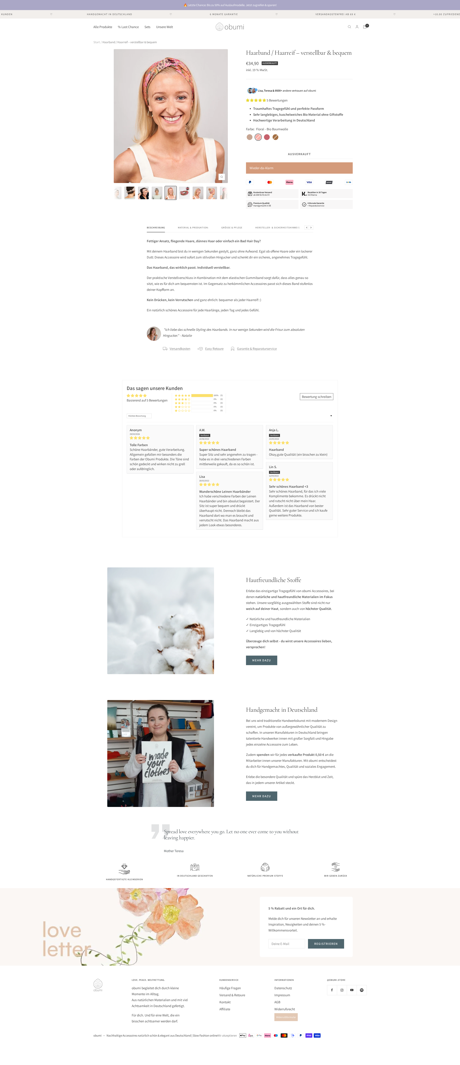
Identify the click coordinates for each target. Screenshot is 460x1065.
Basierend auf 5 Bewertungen (147, 400)
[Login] (357, 26)
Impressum (282, 995)
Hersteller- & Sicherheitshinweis (277, 227)
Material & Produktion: (193, 227)
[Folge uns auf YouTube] (352, 990)
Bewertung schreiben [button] (316, 396)
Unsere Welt (164, 26)
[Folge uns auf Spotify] (362, 990)
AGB (277, 1002)
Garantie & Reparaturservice (257, 348)
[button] (256, 100)
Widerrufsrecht (284, 1009)
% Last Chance (128, 26)
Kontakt (225, 1002)
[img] (160, 438)
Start (96, 42)
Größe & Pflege (231, 227)
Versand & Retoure (232, 995)
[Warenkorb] (365, 26)
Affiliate (224, 1009)
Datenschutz (283, 988)
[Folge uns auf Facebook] (332, 990)
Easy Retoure (214, 348)
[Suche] (349, 26)
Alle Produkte (102, 26)
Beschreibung (156, 227)
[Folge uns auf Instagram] (342, 990)
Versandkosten (180, 348)
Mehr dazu (261, 660)
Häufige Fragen (230, 988)
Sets (147, 26)
